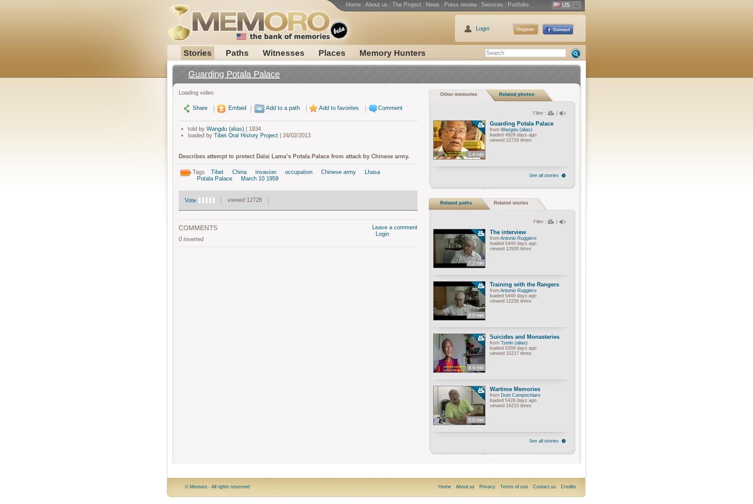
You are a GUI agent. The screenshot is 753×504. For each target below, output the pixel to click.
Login (482, 28)
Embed (236, 108)
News (433, 4)
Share (200, 108)
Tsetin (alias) (514, 342)
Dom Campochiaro (520, 395)
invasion (265, 172)
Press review (460, 4)
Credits (568, 486)
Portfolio (518, 4)
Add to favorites (339, 108)
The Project (406, 4)
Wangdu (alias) (225, 129)
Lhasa (372, 172)
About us (376, 4)
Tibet (217, 172)
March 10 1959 (259, 178)
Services (492, 4)
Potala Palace (214, 178)
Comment (390, 108)
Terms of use (514, 486)
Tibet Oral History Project (246, 135)
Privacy (487, 486)
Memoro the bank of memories (248, 19)
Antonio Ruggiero (518, 238)
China (239, 172)
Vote (190, 200)
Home (353, 4)
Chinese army (338, 172)
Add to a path (283, 108)
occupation (298, 172)
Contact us (544, 486)
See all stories (544, 175)
